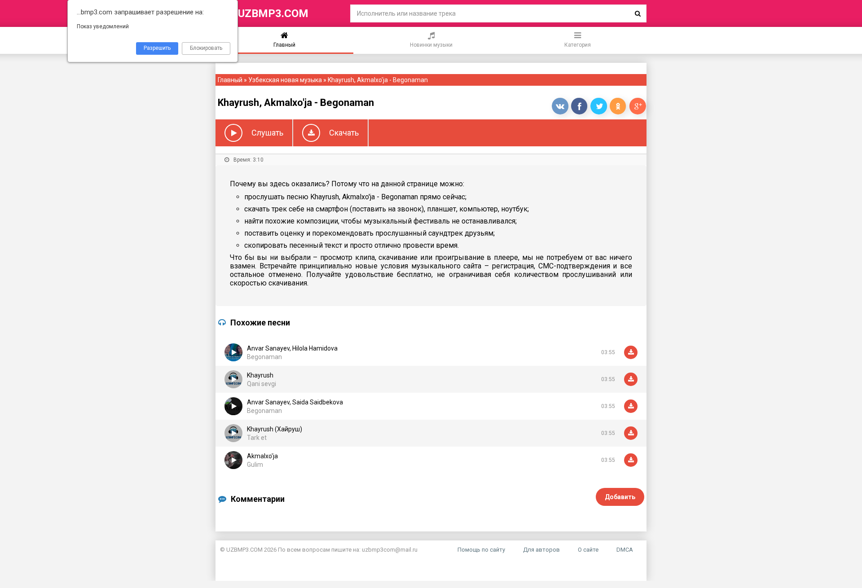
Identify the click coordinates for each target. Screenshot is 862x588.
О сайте (588, 549)
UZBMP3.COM (273, 13)
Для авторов (541, 549)
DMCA (624, 549)
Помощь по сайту (481, 549)
